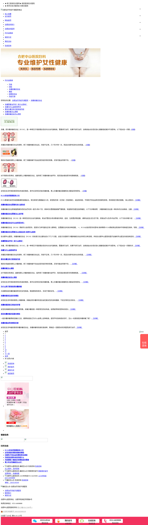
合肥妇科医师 (9, 29)
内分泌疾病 (9, 33)
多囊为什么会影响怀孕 (13, 107)
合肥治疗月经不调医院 (20, 100)
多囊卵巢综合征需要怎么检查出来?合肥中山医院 (18, 232)
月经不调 (12, 96)
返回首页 (11, 373)
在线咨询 (8, 46)
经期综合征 (13, 94)
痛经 (10, 91)
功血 (10, 84)
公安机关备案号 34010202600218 (14, 511)
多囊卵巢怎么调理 (11, 112)
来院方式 (8, 37)
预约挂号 (11, 367)
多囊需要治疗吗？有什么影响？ (16, 104)
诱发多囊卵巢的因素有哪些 (10, 314)
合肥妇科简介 (9, 24)
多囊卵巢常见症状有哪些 (10, 296)
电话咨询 (115, 521)
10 (5, 350)
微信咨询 (45, 521)
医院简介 (8, 493)
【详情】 (138, 200)
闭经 (10, 87)
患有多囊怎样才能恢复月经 (14, 109)
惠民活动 (8, 41)
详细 (133, 129)
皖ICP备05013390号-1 (24, 507)
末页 (6, 356)
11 (5, 351)
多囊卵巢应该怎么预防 (13, 114)
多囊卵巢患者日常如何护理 (10, 305)
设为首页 (8, 16)
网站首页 (8, 20)
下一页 (7, 354)
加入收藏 (8, 14)
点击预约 (68, 522)
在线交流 (91, 522)
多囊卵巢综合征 (14, 89)
